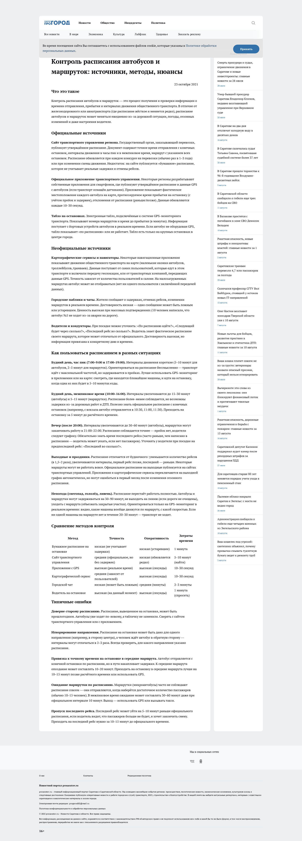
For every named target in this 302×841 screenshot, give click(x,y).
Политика (158, 23)
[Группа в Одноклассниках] (200, 761)
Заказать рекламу (189, 34)
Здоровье (162, 34)
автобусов (91, 101)
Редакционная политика (139, 775)
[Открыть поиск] (253, 22)
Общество (107, 23)
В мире (74, 34)
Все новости (51, 34)
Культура (119, 34)
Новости (85, 23)
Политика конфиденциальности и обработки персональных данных (72, 808)
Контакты (88, 775)
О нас (42, 775)
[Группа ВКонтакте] (192, 761)
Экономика (96, 34)
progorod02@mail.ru (79, 803)
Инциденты (132, 23)
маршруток (78, 116)
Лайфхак (140, 34)
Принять (246, 49)
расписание (97, 148)
